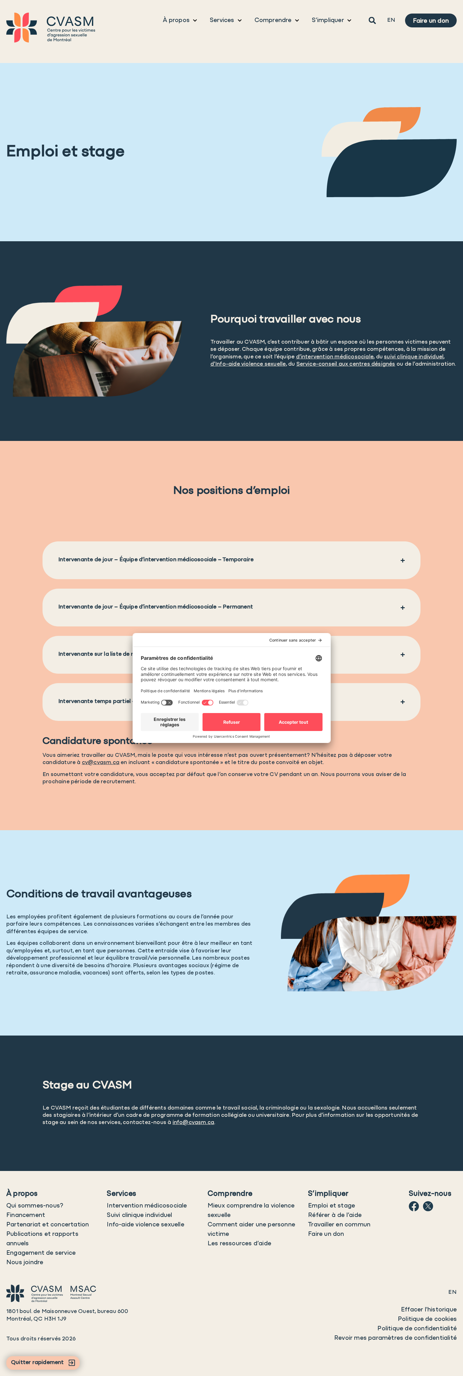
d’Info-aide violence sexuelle (248, 364)
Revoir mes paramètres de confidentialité (395, 1338)
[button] (372, 20)
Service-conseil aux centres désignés (345, 364)
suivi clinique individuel (413, 357)
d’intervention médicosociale (335, 357)
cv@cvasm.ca (100, 763)
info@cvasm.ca (193, 1123)
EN (391, 20)
